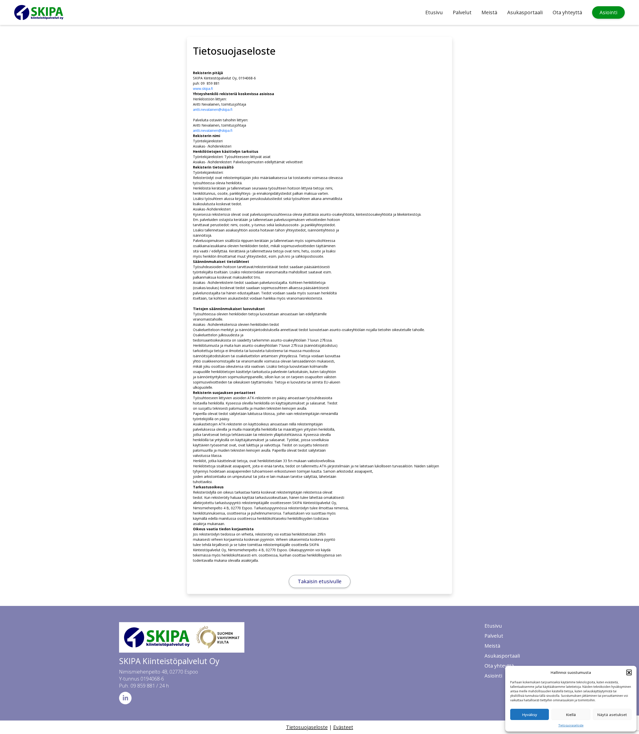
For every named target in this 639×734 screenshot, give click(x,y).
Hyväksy (529, 714)
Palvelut (462, 12)
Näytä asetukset (612, 714)
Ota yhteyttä (567, 12)
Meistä (489, 12)
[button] (629, 672)
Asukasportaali (525, 12)
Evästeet (343, 727)
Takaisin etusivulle (319, 581)
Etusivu (434, 12)
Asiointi (608, 12)
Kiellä (571, 714)
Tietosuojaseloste (571, 725)
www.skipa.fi (203, 88)
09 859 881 (143, 685)
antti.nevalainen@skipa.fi (212, 109)
